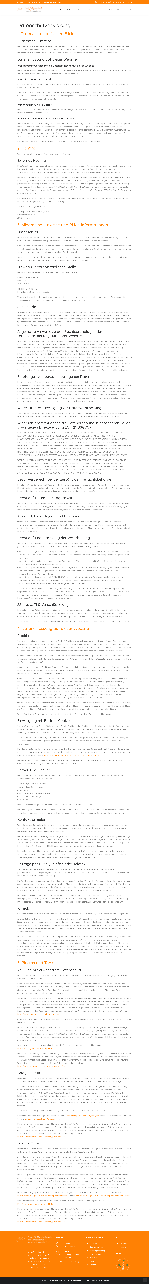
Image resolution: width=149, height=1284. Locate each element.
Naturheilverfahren (56, 10)
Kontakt (129, 10)
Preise (111, 10)
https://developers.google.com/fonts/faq (81, 1116)
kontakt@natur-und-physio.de (122, 2)
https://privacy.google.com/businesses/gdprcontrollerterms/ (43, 1196)
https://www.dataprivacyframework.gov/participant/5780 (42, 1066)
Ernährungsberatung (74, 10)
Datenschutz (124, 1244)
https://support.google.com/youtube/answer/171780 (39, 1014)
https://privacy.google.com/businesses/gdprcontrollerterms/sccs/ (101, 1196)
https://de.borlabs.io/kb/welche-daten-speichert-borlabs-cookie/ (72, 755)
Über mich (102, 10)
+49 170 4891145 (103, 2)
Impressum (124, 1247)
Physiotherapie (90, 10)
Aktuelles (120, 10)
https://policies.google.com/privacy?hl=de (35, 1048)
